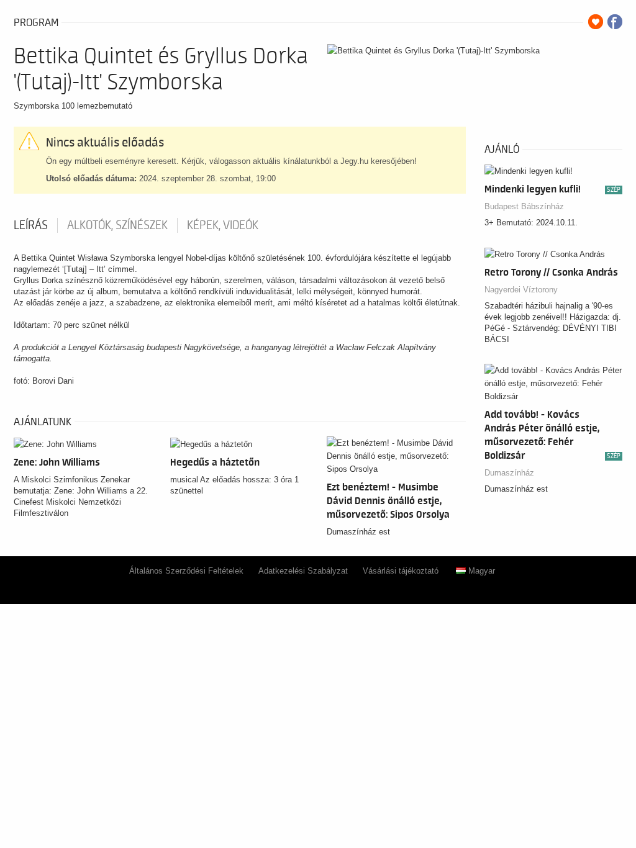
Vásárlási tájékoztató (400, 570)
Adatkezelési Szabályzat (303, 570)
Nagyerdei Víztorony (521, 289)
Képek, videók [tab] (222, 225)
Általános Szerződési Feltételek (186, 570)
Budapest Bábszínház (524, 206)
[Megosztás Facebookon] (614, 21)
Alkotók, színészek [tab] (117, 225)
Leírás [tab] (31, 225)
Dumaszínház (509, 472)
